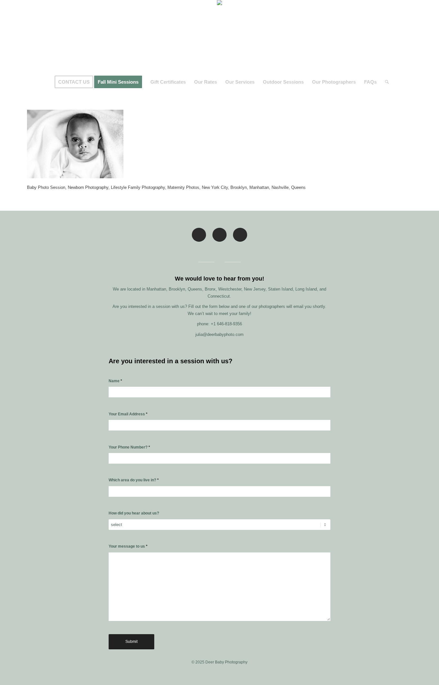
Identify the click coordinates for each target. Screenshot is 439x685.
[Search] (385, 82)
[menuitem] (73, 82)
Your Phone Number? (129, 447)
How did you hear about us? (134, 513)
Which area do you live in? (134, 480)
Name (115, 381)
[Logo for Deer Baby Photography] (219, 37)
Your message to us (128, 546)
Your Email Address (128, 414)
